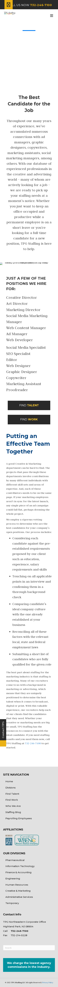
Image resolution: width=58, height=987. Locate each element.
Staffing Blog (13, 812)
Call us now (30, 5)
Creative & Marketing (18, 890)
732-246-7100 (33, 743)
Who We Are (13, 806)
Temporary (12, 903)
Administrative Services (19, 896)
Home (9, 781)
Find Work (11, 799)
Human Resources (16, 884)
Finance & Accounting (18, 872)
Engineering (12, 878)
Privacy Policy (47, 982)
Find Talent (12, 793)
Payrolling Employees (18, 818)
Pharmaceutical (15, 860)
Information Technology (19, 866)
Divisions (10, 787)
